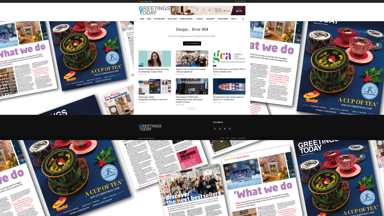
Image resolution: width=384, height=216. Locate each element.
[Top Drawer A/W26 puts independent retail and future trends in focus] (192, 86)
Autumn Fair (179, 65)
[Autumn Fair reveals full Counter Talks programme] (192, 58)
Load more (191, 108)
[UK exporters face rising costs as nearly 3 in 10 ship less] (229, 86)
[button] (243, 18)
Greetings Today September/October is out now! (153, 98)
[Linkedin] (241, 1)
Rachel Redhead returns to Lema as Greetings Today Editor (154, 70)
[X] (244, 1)
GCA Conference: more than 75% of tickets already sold (229, 70)
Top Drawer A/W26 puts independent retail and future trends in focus (189, 99)
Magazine (141, 93)
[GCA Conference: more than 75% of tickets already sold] (229, 58)
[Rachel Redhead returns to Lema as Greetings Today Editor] (155, 58)
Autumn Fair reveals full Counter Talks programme (191, 70)
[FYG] (208, 10)
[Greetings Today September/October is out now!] (155, 86)
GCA (215, 65)
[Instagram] (239, 1)
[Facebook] (236, 1)
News (140, 65)
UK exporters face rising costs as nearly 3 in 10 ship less (228, 98)
